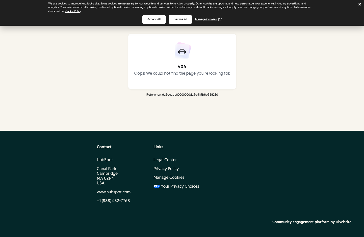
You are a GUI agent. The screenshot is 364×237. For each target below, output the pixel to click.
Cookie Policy (73, 11)
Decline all (180, 19)
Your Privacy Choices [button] (180, 186)
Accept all (154, 19)
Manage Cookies (206, 19)
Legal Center (165, 159)
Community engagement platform (301, 222)
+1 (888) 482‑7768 (113, 200)
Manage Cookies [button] (169, 177)
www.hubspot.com (114, 192)
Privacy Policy (166, 168)
